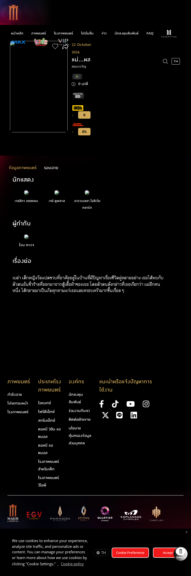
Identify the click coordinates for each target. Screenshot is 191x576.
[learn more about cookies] (86, 564)
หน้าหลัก (17, 33)
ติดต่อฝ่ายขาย (80, 419)
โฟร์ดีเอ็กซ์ (46, 411)
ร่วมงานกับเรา (79, 410)
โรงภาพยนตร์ (63, 33)
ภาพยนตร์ (38, 33)
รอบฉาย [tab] (51, 168)
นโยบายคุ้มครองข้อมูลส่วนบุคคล (80, 435)
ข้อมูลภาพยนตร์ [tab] (23, 168)
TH (103, 552)
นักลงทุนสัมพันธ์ (127, 33)
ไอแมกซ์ (44, 403)
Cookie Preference (130, 552)
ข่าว (104, 33)
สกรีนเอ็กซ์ (46, 420)
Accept (168, 552)
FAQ (149, 33)
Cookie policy (72, 563)
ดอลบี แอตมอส (45, 449)
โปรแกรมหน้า (17, 403)
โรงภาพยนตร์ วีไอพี (48, 481)
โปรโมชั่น (87, 33)
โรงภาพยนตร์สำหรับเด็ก (48, 465)
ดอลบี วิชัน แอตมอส (49, 432)
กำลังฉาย (14, 394)
